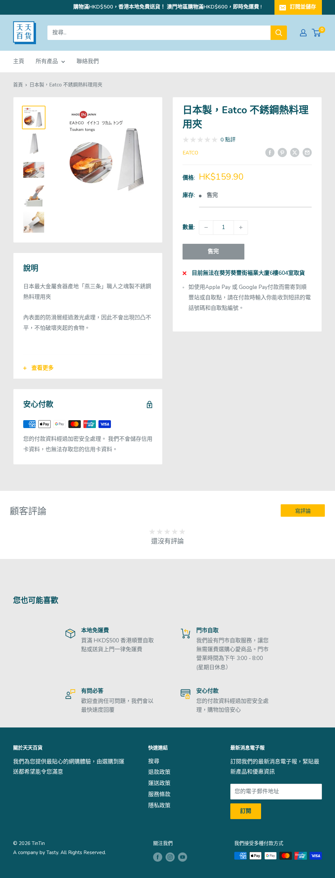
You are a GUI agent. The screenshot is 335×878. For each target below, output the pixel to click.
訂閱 (245, 811)
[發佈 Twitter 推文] (294, 152)
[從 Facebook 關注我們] (157, 856)
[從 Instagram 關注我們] (170, 856)
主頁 (18, 61)
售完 (213, 251)
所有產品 (47, 61)
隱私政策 (159, 805)
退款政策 (159, 772)
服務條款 (159, 794)
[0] (316, 33)
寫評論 (303, 511)
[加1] (241, 227)
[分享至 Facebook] (269, 152)
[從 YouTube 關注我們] (182, 856)
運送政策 (159, 783)
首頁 (18, 84)
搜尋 (153, 761)
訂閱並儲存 (303, 6)
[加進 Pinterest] (282, 152)
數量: (189, 227)
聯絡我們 (88, 61)
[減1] (206, 227)
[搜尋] (279, 33)
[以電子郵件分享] (307, 152)
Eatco (190, 153)
